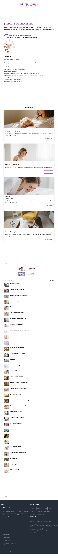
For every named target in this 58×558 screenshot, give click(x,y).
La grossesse (10, 21)
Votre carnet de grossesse (16, 411)
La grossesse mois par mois (16, 336)
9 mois (50, 508)
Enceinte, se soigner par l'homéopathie (19, 382)
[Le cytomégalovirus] (6, 465)
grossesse (33, 508)
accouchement (47, 511)
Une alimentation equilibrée (16, 376)
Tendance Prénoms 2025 (9, 539)
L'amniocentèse (14, 429)
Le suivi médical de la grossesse (17, 353)
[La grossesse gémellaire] (6, 424)
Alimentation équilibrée (12, 232)
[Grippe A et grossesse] (6, 471)
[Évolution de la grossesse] (29, 160)
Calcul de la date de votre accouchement (19, 330)
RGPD (15, 551)
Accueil (5, 21)
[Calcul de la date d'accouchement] (6, 331)
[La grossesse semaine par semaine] (6, 343)
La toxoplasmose (14, 435)
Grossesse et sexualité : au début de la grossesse (21, 400)
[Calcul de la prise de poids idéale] (6, 453)
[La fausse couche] (6, 459)
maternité (33, 511)
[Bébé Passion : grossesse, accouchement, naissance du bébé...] (29, 4)
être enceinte (41, 514)
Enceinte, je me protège (15, 394)
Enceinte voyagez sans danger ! (17, 289)
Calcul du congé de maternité (17, 417)
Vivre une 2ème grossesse (13, 131)
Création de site (7, 540)
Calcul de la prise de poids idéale (18, 452)
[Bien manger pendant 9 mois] (6, 313)
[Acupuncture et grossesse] (6, 389)
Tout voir (51, 280)
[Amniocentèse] (6, 430)
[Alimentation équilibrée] (29, 227)
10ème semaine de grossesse (12, 81)
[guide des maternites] (29, 274)
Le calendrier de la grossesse (17, 365)
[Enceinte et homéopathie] (6, 383)
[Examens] (6, 360)
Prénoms (37, 17)
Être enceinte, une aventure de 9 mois (19, 318)
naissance (39, 511)
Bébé (31, 17)
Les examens (13, 359)
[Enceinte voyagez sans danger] (6, 290)
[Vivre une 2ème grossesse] (29, 126)
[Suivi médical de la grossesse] (6, 354)
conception (39, 508)
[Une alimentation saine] (6, 395)
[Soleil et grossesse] (6, 284)
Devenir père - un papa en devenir (18, 405)
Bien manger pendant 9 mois (17, 312)
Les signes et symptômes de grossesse (19, 301)
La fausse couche (14, 458)
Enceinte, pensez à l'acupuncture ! (18, 388)
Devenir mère (9, 198)
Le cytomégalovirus (15, 464)
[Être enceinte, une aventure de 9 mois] (6, 319)
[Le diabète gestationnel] (6, 447)
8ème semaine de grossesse (13, 79)
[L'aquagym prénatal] (6, 296)
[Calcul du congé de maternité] (6, 418)
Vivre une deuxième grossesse (17, 347)
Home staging (7, 537)
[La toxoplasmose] (6, 436)
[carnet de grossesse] (29, 269)
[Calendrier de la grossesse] (6, 366)
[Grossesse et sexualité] (6, 401)
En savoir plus (45, 17)
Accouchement (24, 17)
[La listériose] (6, 442)
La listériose (13, 440)
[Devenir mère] (29, 193)
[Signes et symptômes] (6, 302)
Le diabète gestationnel (15, 446)
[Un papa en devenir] (6, 407)
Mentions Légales (9, 551)
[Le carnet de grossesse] (6, 412)
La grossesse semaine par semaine (18, 341)
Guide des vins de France (9, 544)
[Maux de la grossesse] (6, 372)
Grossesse (15, 17)
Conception (7, 17)
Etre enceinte (7, 541)
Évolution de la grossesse (12, 164)
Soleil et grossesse (14, 283)
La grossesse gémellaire (16, 423)
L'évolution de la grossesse (16, 324)
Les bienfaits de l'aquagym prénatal (18, 295)
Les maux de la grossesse (16, 370)
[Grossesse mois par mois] (6, 337)
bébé (45, 508)
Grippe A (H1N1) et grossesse (17, 469)
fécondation (33, 514)
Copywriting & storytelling (10, 543)
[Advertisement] (29, 12)
